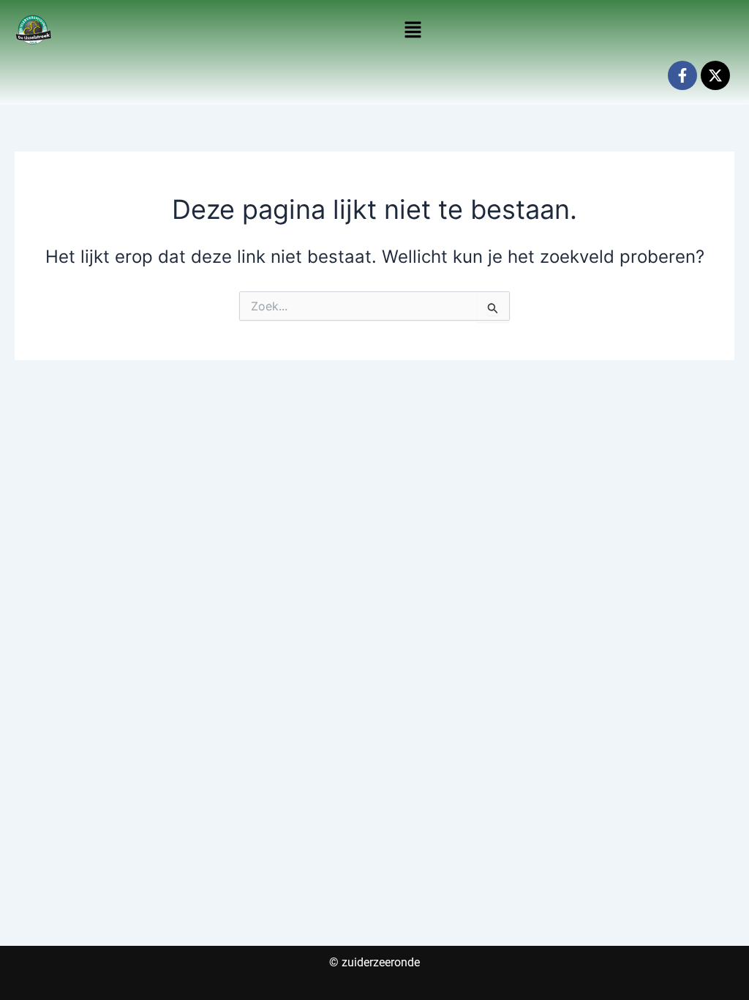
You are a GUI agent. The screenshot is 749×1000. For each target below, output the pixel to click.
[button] (413, 30)
